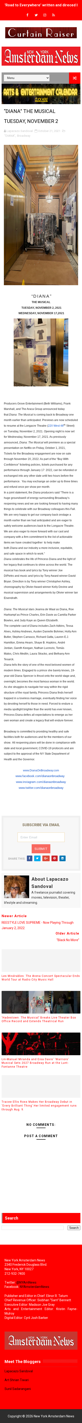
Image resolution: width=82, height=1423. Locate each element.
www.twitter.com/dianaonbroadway (41, 787)
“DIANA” (9, 135)
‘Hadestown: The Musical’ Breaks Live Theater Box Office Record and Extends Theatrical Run (39, 1019)
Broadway (23, 135)
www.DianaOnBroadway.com (41, 770)
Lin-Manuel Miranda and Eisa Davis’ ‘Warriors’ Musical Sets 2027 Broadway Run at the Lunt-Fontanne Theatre (35, 1063)
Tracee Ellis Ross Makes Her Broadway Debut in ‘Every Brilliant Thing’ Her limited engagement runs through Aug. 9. (39, 1105)
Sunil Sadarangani (18, 1389)
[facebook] (27, 15)
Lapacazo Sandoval (19, 1371)
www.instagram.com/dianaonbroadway (41, 782)
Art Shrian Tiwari (17, 1380)
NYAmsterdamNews (34, 1287)
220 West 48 (56, 425)
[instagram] (44, 15)
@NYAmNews (26, 1282)
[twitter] (36, 15)
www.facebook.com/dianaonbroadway (40, 776)
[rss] (53, 15)
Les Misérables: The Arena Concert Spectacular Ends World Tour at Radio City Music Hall (41, 977)
